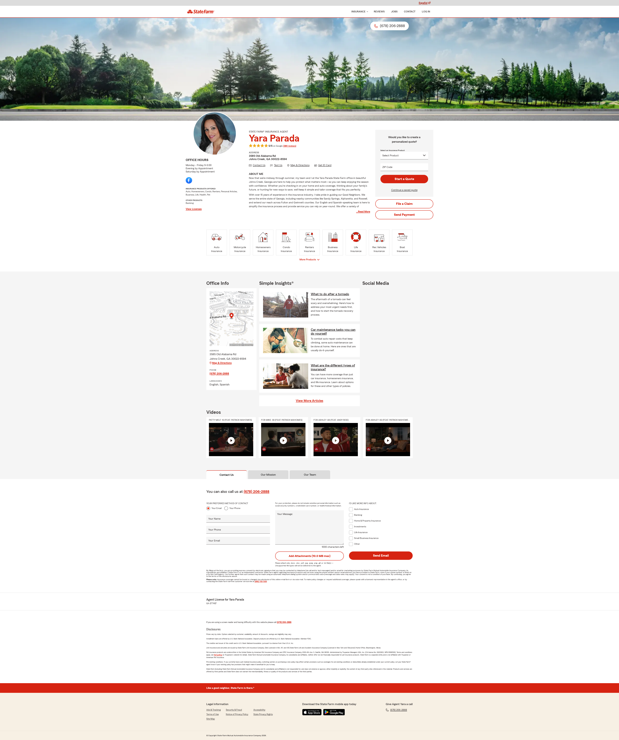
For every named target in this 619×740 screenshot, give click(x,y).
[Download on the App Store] (312, 712)
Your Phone (234, 508)
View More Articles (309, 400)
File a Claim (404, 203)
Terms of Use (212, 714)
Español (423, 3)
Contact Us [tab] (227, 474)
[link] (201, 11)
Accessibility (259, 710)
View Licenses (194, 209)
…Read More (363, 211)
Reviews (379, 11)
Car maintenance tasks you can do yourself (333, 331)
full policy (218, 655)
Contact (409, 11)
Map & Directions (222, 363)
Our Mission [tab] (268, 474)
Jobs (394, 11)
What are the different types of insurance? (333, 367)
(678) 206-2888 (219, 373)
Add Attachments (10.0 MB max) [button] (309, 556)
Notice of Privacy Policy (237, 714)
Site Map (210, 719)
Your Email (216, 508)
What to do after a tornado (330, 294)
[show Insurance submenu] (366, 11)
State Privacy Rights (263, 714)
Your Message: (285, 514)
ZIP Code (387, 167)
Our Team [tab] (310, 474)
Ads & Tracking (213, 710)
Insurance (358, 11)
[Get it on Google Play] (334, 712)
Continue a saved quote (404, 190)
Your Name (214, 518)
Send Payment (404, 214)
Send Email (381, 555)
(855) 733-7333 (261, 581)
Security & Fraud (234, 710)
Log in (426, 11)
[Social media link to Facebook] (189, 180)
